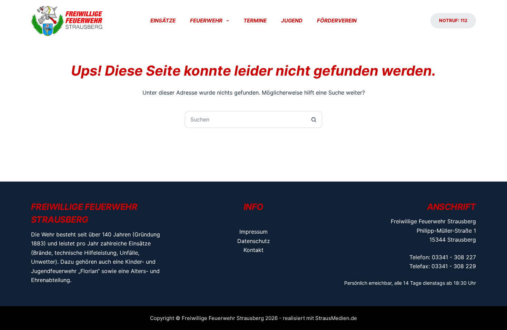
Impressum (253, 231)
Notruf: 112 (453, 20)
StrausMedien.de (336, 318)
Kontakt (253, 249)
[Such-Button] (313, 119)
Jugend (291, 20)
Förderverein (337, 20)
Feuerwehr (206, 20)
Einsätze (163, 20)
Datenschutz (253, 240)
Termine (255, 20)
